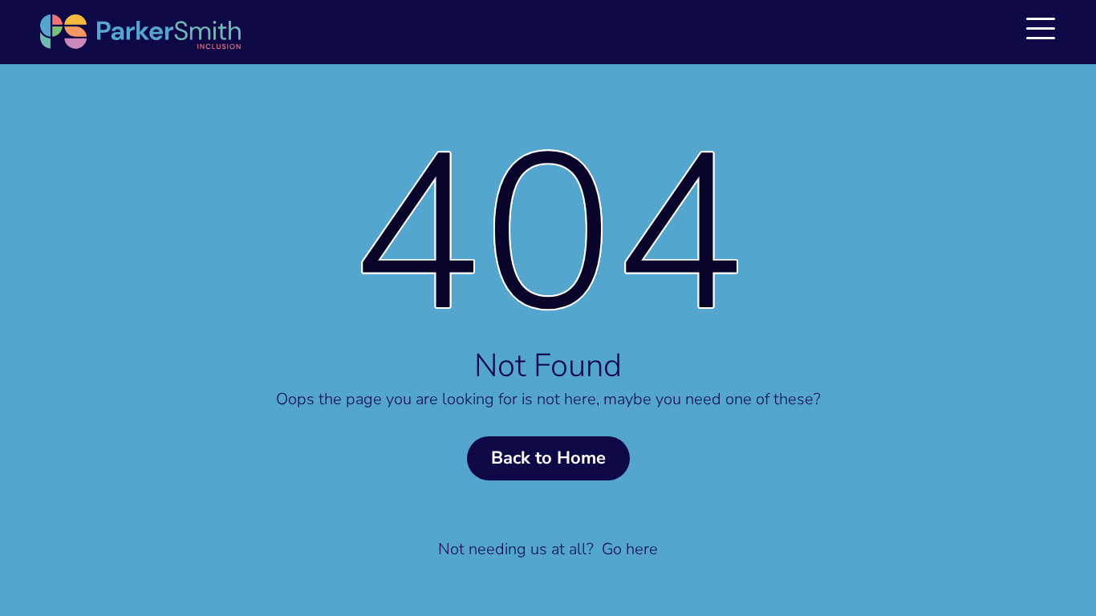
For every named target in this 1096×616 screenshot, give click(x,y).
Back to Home (548, 458)
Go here (630, 549)
